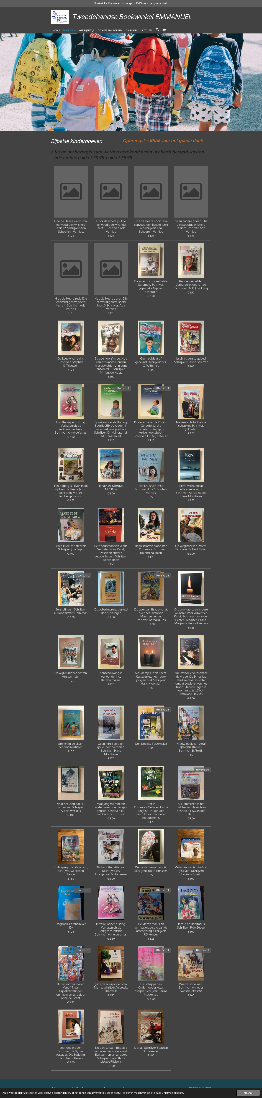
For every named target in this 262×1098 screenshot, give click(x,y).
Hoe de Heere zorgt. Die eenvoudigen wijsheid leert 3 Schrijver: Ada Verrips (111, 304)
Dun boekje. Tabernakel (151, 743)
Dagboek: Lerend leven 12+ (70, 925)
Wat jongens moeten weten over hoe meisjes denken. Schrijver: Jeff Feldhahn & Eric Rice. (111, 809)
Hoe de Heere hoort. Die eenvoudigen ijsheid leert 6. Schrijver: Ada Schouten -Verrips (151, 226)
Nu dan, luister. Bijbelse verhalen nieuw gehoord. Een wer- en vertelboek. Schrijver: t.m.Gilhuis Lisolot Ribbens (111, 1054)
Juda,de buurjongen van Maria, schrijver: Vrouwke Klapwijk (111, 987)
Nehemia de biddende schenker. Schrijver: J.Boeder (191, 425)
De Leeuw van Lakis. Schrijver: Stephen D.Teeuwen (70, 362)
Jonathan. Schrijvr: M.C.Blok (111, 487)
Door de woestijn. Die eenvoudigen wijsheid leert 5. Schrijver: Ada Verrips (111, 226)
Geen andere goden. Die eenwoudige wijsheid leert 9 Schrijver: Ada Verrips (191, 226)
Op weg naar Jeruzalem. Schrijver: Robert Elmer (191, 547)
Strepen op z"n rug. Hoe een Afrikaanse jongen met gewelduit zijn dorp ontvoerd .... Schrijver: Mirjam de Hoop (111, 365)
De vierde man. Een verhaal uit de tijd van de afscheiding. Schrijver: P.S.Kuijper (151, 929)
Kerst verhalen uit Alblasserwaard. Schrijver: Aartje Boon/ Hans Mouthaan (191, 491)
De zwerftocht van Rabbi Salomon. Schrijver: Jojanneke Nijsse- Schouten (151, 286)
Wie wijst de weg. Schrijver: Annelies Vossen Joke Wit (191, 987)
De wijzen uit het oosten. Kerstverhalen (71, 674)
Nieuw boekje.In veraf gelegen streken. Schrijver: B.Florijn (191, 747)
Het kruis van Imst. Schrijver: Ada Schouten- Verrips (151, 489)
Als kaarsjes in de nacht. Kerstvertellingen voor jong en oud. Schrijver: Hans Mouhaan (151, 678)
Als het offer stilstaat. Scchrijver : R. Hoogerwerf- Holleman (111, 871)
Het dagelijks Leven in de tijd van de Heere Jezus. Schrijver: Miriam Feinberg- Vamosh (71, 491)
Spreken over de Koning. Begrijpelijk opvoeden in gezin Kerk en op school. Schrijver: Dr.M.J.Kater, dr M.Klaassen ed (111, 429)
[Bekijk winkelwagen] (164, 30)
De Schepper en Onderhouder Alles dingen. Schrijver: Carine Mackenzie (151, 989)
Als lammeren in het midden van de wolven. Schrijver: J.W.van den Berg (191, 809)
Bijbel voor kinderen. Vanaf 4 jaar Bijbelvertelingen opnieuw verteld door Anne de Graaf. (71, 991)
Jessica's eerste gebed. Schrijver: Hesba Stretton (191, 360)
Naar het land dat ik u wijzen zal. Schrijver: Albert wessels (70, 807)
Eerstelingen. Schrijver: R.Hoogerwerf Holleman (71, 611)
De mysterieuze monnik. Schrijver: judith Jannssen (151, 869)
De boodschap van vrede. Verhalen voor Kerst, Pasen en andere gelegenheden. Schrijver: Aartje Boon (111, 553)
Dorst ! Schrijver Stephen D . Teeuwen (151, 1049)
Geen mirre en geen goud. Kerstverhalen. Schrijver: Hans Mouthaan (111, 749)
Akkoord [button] (248, 1092)
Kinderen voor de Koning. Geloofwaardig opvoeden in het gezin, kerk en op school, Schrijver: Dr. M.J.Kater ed (151, 429)
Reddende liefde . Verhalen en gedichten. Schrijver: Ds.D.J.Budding (191, 284)
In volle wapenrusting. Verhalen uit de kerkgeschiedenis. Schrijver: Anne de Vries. (71, 427)
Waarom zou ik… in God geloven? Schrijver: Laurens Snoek (191, 871)
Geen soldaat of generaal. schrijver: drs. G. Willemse (151, 362)
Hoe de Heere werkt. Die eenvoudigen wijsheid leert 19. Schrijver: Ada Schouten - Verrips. (71, 226)
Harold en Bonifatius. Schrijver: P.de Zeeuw (191, 925)
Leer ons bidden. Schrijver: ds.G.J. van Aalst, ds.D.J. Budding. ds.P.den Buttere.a (71, 1053)
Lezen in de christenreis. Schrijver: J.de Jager (71, 547)
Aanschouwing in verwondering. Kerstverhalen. (111, 676)
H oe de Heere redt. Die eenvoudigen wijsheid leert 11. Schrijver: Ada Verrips (71, 304)
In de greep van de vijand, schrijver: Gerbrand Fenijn (71, 871)
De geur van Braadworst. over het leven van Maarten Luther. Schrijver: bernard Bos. (151, 615)
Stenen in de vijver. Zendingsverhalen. (70, 745)
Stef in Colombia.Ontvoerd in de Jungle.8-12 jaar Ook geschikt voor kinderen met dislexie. (151, 810)
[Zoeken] (157, 29)
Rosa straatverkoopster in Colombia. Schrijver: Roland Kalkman (151, 549)
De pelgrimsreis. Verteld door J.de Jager (111, 611)
